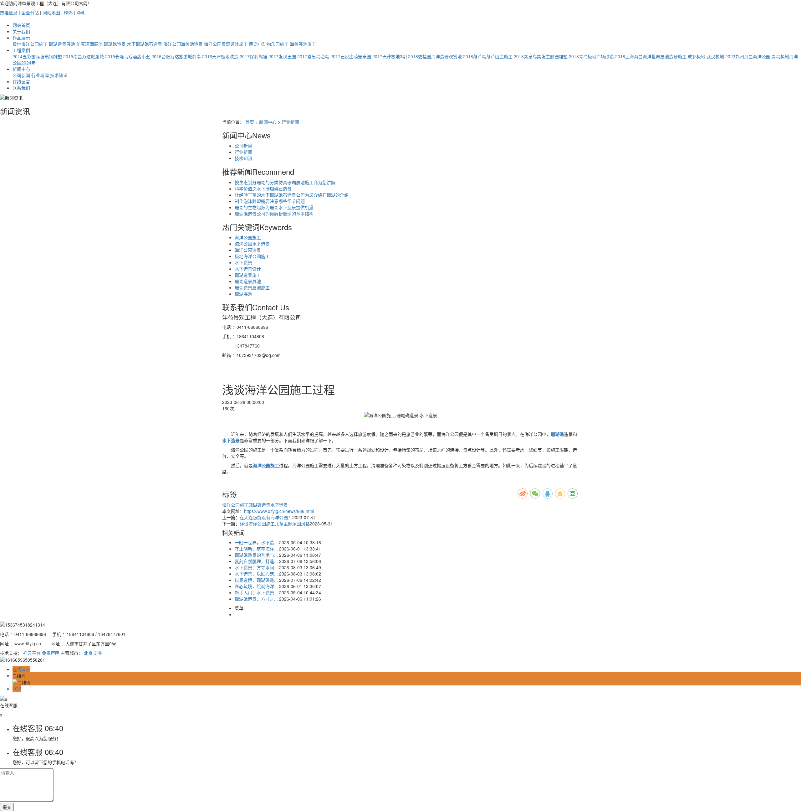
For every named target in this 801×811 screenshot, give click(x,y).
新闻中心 (21, 69)
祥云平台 (32, 653)
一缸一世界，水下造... (256, 542)
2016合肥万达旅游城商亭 (176, 56)
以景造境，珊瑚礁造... (256, 580)
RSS (68, 12)
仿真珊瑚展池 (89, 44)
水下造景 (243, 262)
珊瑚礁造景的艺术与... (256, 555)
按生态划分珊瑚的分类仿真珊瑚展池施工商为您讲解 (285, 182)
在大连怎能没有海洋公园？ (266, 517)
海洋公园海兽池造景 (183, 44)
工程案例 (21, 50)
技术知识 (59, 75)
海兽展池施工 (303, 44)
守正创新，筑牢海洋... (256, 548)
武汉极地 (715, 56)
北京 (88, 653)
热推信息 (9, 12)
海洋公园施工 (248, 237)
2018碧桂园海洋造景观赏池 (435, 56)
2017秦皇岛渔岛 (313, 56)
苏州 (98, 653)
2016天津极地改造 (220, 56)
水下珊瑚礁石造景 (144, 44)
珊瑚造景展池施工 (252, 287)
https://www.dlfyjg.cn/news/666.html (279, 511)
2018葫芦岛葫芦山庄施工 (488, 56)
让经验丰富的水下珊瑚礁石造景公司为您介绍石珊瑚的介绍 (292, 195)
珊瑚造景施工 (248, 275)
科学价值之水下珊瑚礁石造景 (263, 188)
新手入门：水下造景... (256, 592)
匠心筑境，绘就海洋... (256, 586)
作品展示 (21, 37)
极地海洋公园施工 (30, 44)
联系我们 (21, 88)
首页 (249, 122)
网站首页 (21, 25)
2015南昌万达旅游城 (83, 56)
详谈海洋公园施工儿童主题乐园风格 (275, 523)
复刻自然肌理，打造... (256, 561)
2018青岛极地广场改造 (591, 56)
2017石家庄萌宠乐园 (350, 56)
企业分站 (30, 12)
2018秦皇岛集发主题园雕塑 (541, 56)
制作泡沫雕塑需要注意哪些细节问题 (270, 201)
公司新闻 (21, 75)
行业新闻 (40, 75)
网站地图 (51, 12)
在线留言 (21, 81)
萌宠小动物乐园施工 (268, 44)
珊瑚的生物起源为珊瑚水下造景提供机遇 (274, 207)
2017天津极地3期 (389, 56)
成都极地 (696, 56)
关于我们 (21, 31)
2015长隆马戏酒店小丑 (127, 56)
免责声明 (50, 653)
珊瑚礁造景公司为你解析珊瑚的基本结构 (274, 213)
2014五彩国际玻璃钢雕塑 (37, 56)
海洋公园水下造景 (252, 243)
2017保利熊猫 (253, 56)
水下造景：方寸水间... (256, 567)
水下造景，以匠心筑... (256, 574)
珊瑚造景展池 (62, 44)
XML (80, 12)
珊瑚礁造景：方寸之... (256, 599)
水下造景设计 (248, 269)
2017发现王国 (282, 56)
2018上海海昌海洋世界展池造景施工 (650, 56)
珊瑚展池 (243, 294)
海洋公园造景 (248, 250)
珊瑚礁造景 (115, 44)
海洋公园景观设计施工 (226, 44)
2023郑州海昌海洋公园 (747, 56)
